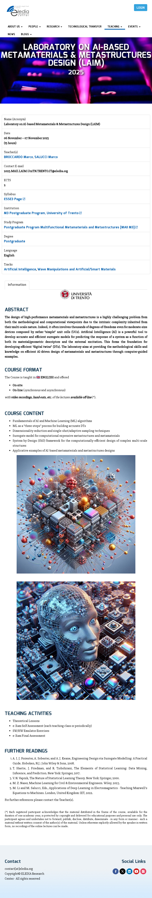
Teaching (113, 27)
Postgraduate (14, 241)
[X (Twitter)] (122, 871)
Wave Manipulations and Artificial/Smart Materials (76, 269)
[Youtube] (136, 871)
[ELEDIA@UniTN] (18, 11)
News (11, 34)
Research (53, 27)
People (33, 27)
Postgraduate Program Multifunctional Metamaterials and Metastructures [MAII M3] (69, 227)
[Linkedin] (129, 871)
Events (133, 27)
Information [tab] (17, 284)
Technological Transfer (85, 27)
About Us (14, 27)
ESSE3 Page (13, 199)
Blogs (25, 34)
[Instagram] (143, 871)
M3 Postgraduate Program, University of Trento (41, 213)
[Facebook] (116, 871)
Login (141, 8)
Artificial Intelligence (20, 269)
